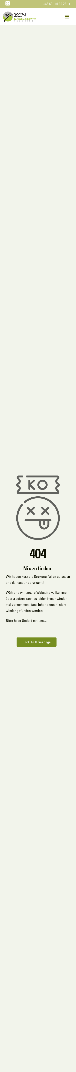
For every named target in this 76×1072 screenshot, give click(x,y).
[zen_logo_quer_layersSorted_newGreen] (19, 13)
